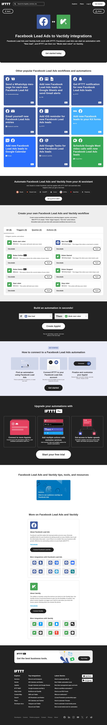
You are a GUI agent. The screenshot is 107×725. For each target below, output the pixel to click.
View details (11, 248)
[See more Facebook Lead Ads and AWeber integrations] (53, 562)
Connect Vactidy (38, 611)
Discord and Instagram (35, 679)
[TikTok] (86, 717)
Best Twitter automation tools (63, 682)
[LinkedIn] (69, 717)
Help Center (17, 691)
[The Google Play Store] (87, 680)
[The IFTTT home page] (6, 4)
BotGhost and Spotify (34, 691)
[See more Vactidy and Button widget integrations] (53, 633)
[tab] (9, 230)
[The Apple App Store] (87, 676)
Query (16, 258)
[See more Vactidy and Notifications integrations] (53, 624)
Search (16, 697)
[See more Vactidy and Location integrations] (37, 624)
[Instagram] (73, 717)
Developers (17, 717)
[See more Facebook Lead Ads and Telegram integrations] (53, 571)
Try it (48, 249)
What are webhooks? (61, 694)
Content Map (18, 694)
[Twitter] (82, 717)
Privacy (50, 717)
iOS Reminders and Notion (36, 697)
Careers (25, 717)
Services (17, 679)
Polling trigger (67, 244)
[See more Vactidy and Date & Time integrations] (37, 633)
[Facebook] (64, 717)
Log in (89, 4)
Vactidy (62, 36)
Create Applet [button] (53, 326)
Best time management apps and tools (66, 685)
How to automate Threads (62, 700)
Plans (82, 4)
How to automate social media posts (65, 703)
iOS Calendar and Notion (35, 682)
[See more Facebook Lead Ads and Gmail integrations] (37, 571)
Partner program (34, 717)
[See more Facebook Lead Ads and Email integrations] (69, 562)
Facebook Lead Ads (33, 36)
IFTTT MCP (17, 688)
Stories (16, 682)
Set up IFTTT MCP (53, 199)
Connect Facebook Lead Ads (42, 549)
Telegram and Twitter (34, 703)
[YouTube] (78, 717)
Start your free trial (53, 454)
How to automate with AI (62, 679)
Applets (16, 685)
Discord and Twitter (34, 706)
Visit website (34, 544)
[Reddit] (91, 717)
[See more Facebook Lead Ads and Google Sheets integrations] (37, 562)
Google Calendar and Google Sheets (39, 685)
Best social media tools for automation (66, 706)
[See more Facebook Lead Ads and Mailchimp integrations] (69, 571)
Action (16, 244)
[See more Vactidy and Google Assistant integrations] (69, 624)
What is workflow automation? (63, 688)
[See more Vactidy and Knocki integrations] (69, 633)
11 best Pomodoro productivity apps (65, 697)
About (56, 717)
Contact (43, 717)
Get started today (53, 53)
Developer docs (19, 703)
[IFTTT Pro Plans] (70, 241)
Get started (98, 4)
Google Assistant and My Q (36, 688)
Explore (74, 4)
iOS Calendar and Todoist (36, 700)
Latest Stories (60, 676)
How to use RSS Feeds (61, 691)
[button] (53, 388)
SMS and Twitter (33, 694)
